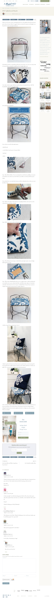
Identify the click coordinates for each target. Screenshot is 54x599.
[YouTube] (33, 1)
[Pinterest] (31, 1)
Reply (5, 487)
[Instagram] (28, 1)
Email (16, 575)
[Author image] (3, 14)
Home (3, 8)
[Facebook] (30, 1)
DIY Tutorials (7, 8)
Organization (37, 4)
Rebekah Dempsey (8, 13)
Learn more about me (44, 56)
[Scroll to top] (52, 590)
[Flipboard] (36, 1)
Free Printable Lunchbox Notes (30, 462)
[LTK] (37, 1)
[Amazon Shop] (39, 1)
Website (27, 575)
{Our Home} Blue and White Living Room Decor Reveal (9, 463)
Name (4, 575)
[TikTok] (34, 1)
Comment (4, 557)
